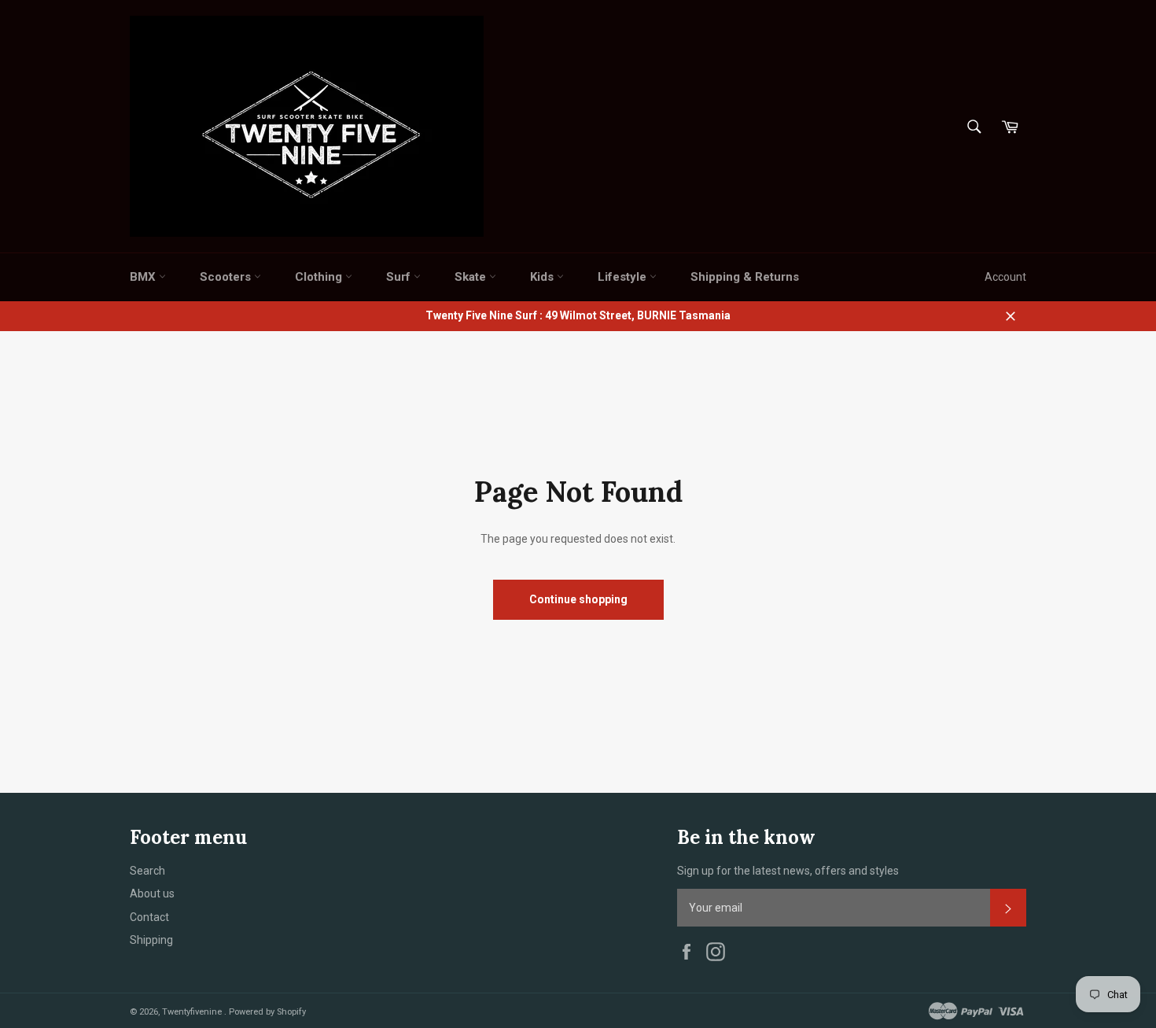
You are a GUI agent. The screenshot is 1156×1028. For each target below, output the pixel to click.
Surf (400, 277)
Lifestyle (624, 277)
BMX (144, 277)
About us (152, 893)
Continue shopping (578, 599)
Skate (472, 277)
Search (147, 870)
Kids (543, 277)
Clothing (320, 277)
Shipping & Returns (744, 277)
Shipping (151, 940)
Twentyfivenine (193, 1012)
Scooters (227, 277)
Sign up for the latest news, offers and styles (788, 870)
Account (1005, 277)
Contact (149, 917)
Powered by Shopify (267, 1012)
